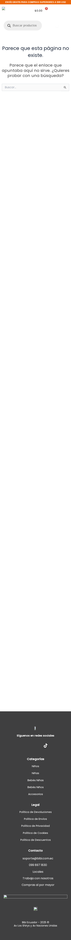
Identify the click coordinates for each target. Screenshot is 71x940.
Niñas (35, 773)
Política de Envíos (35, 819)
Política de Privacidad (35, 826)
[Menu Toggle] (56, 25)
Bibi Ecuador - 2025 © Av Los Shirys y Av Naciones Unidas (35, 923)
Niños (35, 766)
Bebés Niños (35, 787)
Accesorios (35, 794)
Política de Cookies (35, 833)
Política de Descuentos (35, 840)
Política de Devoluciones (35, 812)
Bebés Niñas (35, 780)
